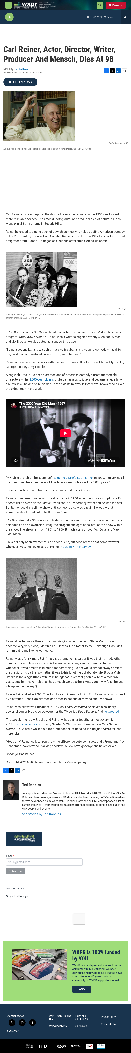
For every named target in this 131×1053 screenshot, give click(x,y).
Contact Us (81, 1025)
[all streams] (126, 17)
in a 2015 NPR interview (75, 546)
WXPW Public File (58, 1025)
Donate (117, 5)
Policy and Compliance (81, 1017)
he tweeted (111, 711)
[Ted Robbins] (11, 790)
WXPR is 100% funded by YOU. (96, 955)
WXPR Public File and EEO (60, 1017)
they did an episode (27, 724)
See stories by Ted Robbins (41, 814)
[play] (9, 17)
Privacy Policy (108, 1017)
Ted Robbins (21, 69)
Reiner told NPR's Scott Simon (73, 477)
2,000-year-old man (42, 379)
